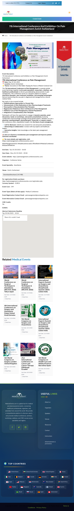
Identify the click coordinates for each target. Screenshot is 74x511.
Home (5, 35)
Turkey (14, 487)
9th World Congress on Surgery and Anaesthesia (26, 322)
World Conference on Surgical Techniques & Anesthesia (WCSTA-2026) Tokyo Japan (10, 286)
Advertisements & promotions (50, 443)
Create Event (37, 19)
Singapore (26, 487)
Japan (10, 481)
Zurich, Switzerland (13, 170)
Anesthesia (17, 165)
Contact (47, 431)
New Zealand (49, 481)
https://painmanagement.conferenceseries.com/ (28, 156)
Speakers (47, 414)
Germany (44, 477)
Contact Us (29, 3)
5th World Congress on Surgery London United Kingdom (10, 361)
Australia (39, 487)
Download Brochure (9, 174)
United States (14, 471)
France (63, 471)
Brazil (20, 492)
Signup (43, 3)
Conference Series (15, 160)
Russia (31, 492)
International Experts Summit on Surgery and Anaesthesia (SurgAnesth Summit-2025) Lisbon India (45, 286)
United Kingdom (49, 471)
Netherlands (35, 481)
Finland (51, 487)
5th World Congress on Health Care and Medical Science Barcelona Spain (45, 361)
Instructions (48, 436)
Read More (8, 298)
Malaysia (22, 481)
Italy (9, 477)
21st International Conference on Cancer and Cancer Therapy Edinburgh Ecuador (27, 363)
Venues (47, 419)
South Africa (64, 481)
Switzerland (54, 492)
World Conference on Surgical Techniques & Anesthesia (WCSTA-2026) (27, 285)
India (55, 477)
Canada (32, 477)
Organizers (48, 408)
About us (47, 402)
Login (39, 3)
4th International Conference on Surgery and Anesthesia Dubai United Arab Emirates (10, 310)
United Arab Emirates (32, 471)
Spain (42, 492)
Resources (48, 425)
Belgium (20, 477)
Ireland (66, 477)
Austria (62, 487)
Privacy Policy (41, 507)
